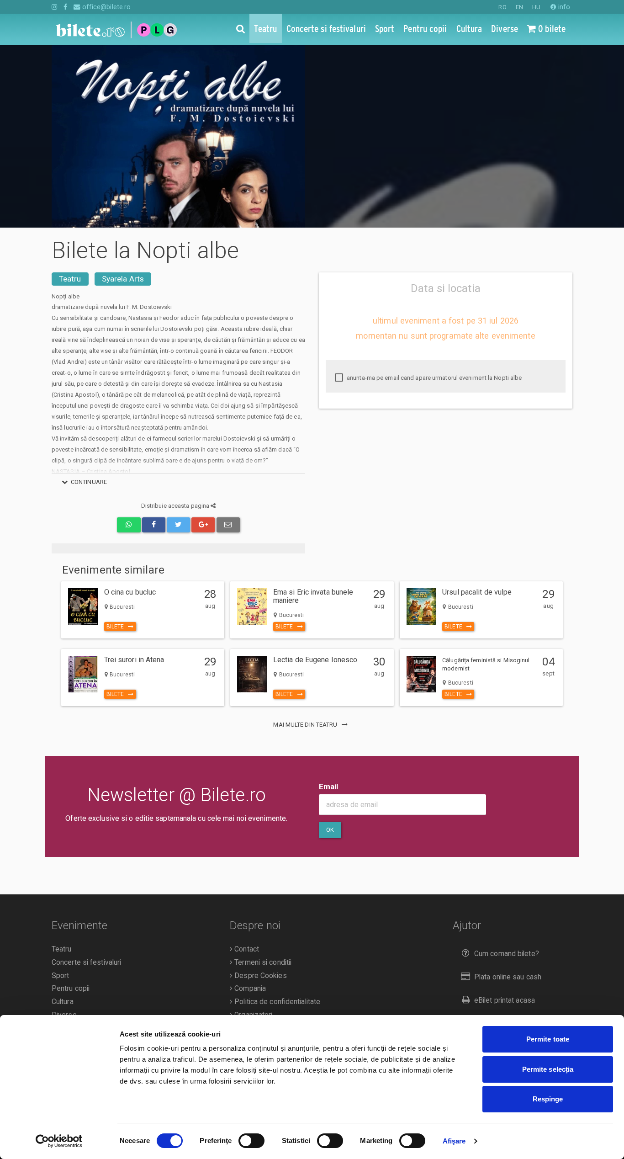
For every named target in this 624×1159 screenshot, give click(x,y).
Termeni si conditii (262, 962)
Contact (246, 949)
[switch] (251, 1140)
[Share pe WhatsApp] (128, 524)
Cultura (63, 1002)
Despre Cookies (260, 976)
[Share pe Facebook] (153, 524)
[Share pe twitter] (178, 524)
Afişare (454, 1141)
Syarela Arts (123, 278)
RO (502, 7)
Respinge (548, 1099)
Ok (330, 829)
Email (328, 786)
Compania (249, 988)
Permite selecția (548, 1069)
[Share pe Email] (228, 524)
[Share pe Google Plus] (203, 524)
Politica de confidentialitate (276, 1002)
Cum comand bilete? (506, 954)
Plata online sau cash (507, 977)
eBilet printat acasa (504, 1000)
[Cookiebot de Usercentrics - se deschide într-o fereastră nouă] (59, 1141)
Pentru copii (71, 988)
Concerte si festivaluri (86, 962)
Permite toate (547, 1039)
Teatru (70, 278)
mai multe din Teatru (305, 724)
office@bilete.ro (105, 7)
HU (536, 7)
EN (519, 7)
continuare (89, 481)
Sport (60, 976)
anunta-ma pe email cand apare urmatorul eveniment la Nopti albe (433, 377)
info (563, 7)
